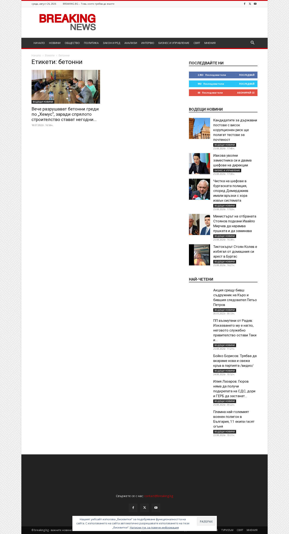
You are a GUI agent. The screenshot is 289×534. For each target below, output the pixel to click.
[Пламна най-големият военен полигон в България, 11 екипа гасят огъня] (199, 420)
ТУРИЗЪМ (227, 530)
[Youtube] (255, 4)
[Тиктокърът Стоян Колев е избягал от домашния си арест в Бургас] (199, 254)
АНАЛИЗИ (130, 43)
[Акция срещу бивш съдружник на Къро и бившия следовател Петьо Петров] (199, 298)
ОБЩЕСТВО (72, 43)
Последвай (247, 74)
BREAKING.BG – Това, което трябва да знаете (88, 3)
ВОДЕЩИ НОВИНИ (43, 101)
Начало (36, 55)
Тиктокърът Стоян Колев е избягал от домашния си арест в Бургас (235, 251)
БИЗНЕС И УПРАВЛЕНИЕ (173, 43)
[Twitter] (250, 4)
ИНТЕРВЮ (147, 43)
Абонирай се (246, 92)
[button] (252, 43)
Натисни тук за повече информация (154, 527)
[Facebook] (244, 4)
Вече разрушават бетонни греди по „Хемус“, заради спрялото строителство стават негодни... (65, 114)
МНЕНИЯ (210, 43)
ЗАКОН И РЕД (111, 43)
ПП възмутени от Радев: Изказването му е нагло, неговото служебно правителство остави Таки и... (234, 330)
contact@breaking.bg (158, 496)
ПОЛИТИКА (91, 43)
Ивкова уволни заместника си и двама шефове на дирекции (232, 160)
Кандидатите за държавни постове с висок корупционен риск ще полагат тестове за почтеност (235, 130)
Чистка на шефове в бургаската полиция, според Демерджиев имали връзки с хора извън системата (230, 190)
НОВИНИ (55, 43)
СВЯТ (197, 43)
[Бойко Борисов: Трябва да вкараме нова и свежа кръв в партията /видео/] (199, 364)
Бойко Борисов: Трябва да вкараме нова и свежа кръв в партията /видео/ (235, 361)
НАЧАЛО (39, 43)
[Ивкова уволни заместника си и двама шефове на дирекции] (199, 163)
